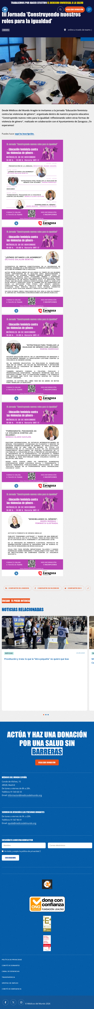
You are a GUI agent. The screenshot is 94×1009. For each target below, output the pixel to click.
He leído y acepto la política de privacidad (21, 851)
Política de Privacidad (12, 960)
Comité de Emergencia (11, 989)
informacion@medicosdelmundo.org (25, 795)
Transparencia (8, 977)
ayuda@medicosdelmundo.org (22, 823)
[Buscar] (60, 9)
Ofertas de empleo (10, 983)
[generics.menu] (89, 9)
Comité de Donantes (11, 965)
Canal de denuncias (11, 971)
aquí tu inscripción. (24, 133)
